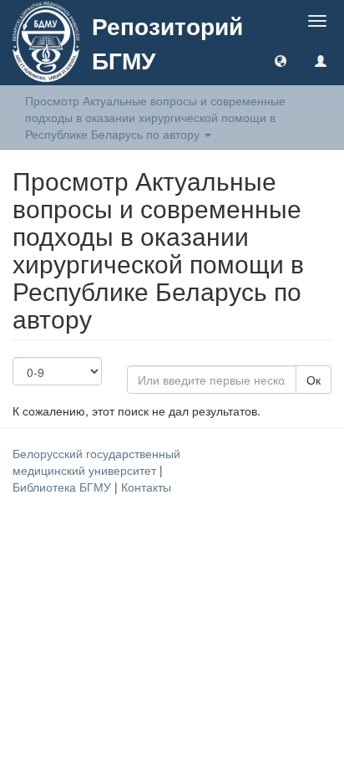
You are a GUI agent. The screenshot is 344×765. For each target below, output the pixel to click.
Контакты (146, 486)
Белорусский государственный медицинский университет (96, 461)
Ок (313, 379)
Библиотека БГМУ (63, 486)
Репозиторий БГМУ (167, 42)
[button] (281, 60)
